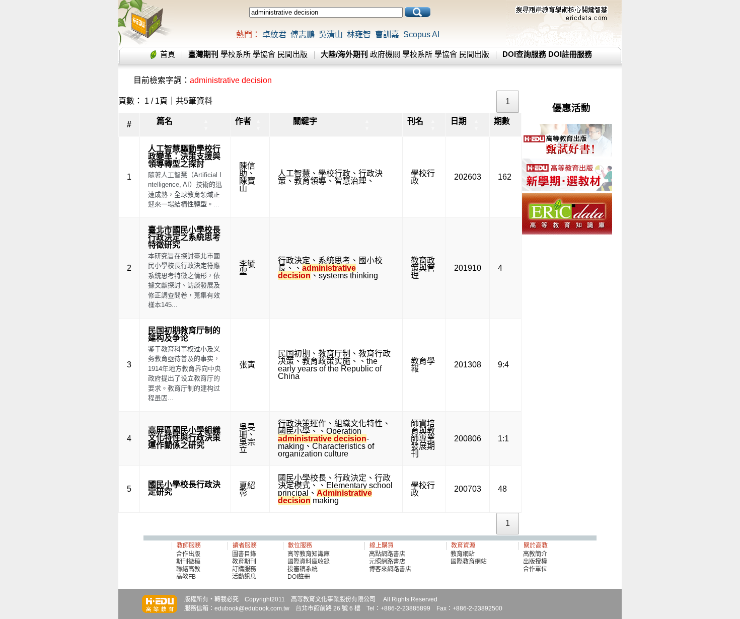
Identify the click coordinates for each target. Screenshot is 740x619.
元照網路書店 (387, 561)
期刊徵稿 (188, 561)
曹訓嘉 (387, 34)
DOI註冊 (298, 576)
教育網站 (463, 554)
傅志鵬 (302, 34)
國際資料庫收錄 (308, 561)
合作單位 (535, 569)
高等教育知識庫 (308, 554)
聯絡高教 (188, 569)
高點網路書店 (388, 554)
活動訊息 (244, 576)
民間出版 (292, 54)
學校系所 (235, 54)
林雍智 (359, 34)
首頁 (167, 54)
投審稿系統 (302, 569)
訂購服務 (244, 569)
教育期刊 (244, 561)
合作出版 (188, 554)
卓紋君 (274, 34)
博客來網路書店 (390, 569)
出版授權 (535, 561)
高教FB (186, 576)
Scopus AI (421, 34)
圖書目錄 (244, 554)
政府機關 (385, 54)
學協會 (264, 54)
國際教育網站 (469, 561)
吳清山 (331, 34)
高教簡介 (535, 554)
